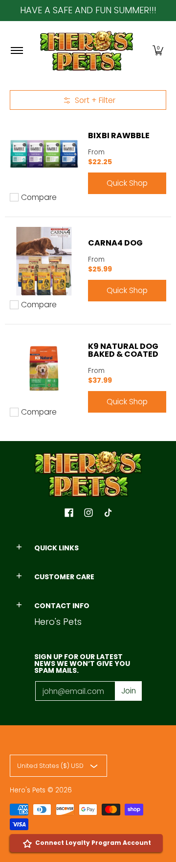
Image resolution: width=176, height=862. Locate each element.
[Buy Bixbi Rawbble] (44, 154)
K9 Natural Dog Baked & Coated (123, 350)
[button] (158, 50)
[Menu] (16, 50)
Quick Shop (127, 183)
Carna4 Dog (115, 242)
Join (128, 690)
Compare (39, 197)
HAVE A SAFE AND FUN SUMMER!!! (88, 10)
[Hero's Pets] (86, 50)
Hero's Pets (27, 790)
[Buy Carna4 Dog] (44, 261)
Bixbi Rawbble (119, 135)
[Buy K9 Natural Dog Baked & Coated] (44, 368)
